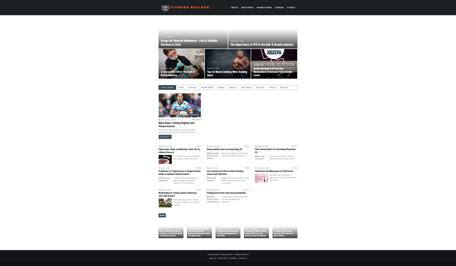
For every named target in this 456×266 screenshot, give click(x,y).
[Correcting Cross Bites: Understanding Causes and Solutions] (213, 181)
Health (234, 7)
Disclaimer (233, 258)
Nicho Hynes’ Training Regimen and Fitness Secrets (176, 124)
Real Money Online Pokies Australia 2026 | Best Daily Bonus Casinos (283, 233)
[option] (228, 49)
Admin (162, 120)
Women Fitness (264, 7)
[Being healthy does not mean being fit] (213, 156)
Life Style (193, 87)
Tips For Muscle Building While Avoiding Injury (227, 73)
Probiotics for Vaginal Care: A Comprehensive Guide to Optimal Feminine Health (180, 172)
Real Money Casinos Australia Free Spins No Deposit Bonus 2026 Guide (227, 233)
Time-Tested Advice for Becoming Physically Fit (275, 151)
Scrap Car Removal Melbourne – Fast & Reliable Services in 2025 (189, 43)
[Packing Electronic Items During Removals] (213, 200)
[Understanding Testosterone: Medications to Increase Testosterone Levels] (274, 64)
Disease (221, 87)
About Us (212, 258)
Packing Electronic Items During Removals (226, 192)
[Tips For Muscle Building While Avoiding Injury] (228, 64)
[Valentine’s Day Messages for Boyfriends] (261, 178)
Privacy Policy (223, 258)
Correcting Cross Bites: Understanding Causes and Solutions (225, 172)
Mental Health (207, 87)
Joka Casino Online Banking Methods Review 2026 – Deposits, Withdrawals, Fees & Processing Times (199, 232)
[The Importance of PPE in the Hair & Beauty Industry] (262, 33)
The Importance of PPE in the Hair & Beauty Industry (262, 45)
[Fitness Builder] (189, 7)
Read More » (165, 137)
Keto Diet (284, 87)
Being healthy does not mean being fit (224, 149)
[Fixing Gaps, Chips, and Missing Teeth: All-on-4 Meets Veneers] (165, 159)
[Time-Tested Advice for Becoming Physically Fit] (261, 159)
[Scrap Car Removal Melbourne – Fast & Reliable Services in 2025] (193, 33)
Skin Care (260, 87)
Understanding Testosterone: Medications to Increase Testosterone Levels (273, 72)
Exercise (279, 7)
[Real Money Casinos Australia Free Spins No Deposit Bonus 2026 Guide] (228, 229)
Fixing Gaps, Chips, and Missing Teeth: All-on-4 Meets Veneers (180, 151)
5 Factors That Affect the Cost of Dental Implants (178, 73)
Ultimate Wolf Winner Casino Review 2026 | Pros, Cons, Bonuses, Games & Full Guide (255, 233)
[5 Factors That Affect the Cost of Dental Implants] (181, 64)
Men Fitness (247, 7)
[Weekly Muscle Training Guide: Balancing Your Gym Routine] (165, 202)
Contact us (243, 258)
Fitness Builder (167, 87)
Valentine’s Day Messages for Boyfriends (274, 171)
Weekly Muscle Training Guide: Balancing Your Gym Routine (178, 194)
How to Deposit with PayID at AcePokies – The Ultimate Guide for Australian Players (171, 233)
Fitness (290, 7)
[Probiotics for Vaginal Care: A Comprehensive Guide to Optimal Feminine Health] (165, 181)
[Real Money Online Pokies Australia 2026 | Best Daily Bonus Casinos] (285, 229)
